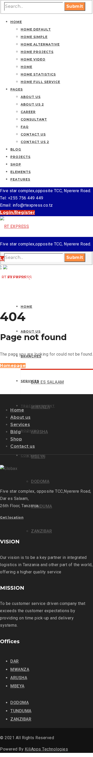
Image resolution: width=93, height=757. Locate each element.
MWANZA (19, 669)
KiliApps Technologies (46, 749)
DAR (14, 661)
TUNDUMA (21, 710)
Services (20, 424)
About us (20, 417)
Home (17, 410)
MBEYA (17, 686)
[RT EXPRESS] (14, 226)
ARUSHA (18, 677)
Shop (16, 439)
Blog (15, 431)
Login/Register (17, 212)
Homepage (13, 365)
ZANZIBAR (20, 719)
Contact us (22, 446)
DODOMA (19, 702)
